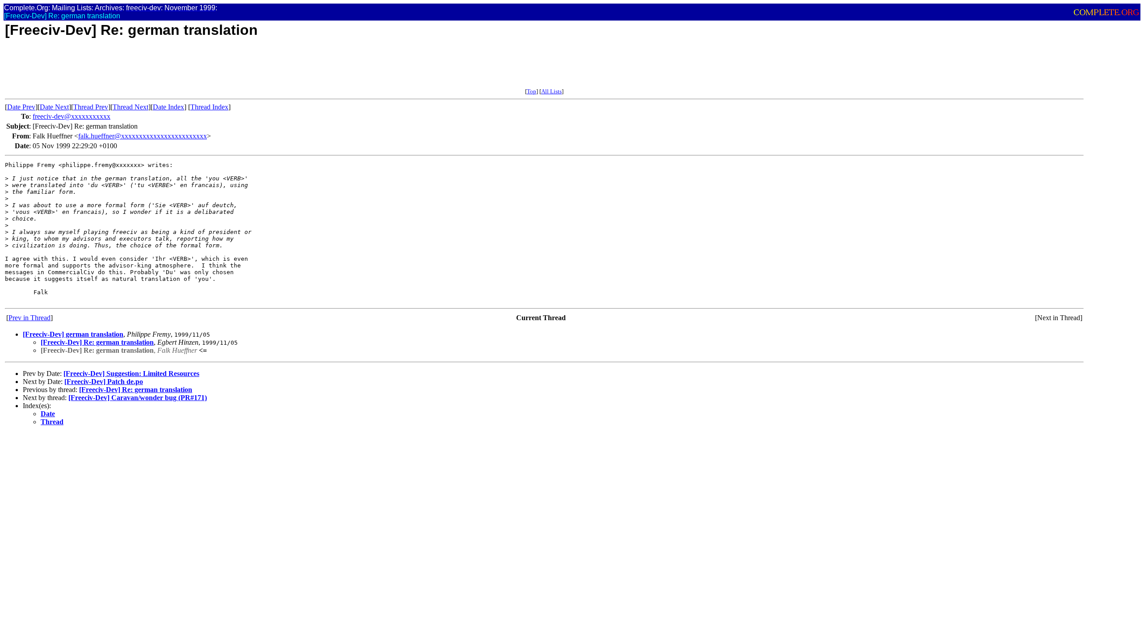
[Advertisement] (167, 68)
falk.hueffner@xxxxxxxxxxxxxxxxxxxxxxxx (142, 136)
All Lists (551, 91)
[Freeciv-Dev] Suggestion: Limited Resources (131, 373)
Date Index (168, 107)
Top (531, 91)
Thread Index (209, 107)
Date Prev (21, 107)
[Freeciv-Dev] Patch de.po (103, 381)
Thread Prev (90, 107)
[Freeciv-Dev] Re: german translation (97, 342)
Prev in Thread (29, 318)
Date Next (54, 107)
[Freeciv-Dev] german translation (73, 334)
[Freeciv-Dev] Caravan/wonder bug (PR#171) (137, 397)
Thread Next (130, 107)
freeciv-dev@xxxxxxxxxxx (71, 116)
